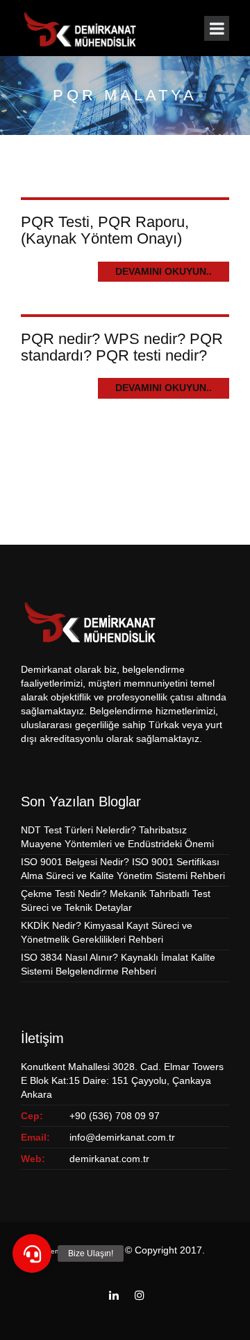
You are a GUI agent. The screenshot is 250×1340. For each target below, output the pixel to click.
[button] (31, 1253)
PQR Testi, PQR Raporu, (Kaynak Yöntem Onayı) (105, 230)
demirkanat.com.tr (109, 1158)
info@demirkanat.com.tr (122, 1137)
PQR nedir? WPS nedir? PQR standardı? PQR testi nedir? (122, 347)
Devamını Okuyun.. (163, 271)
